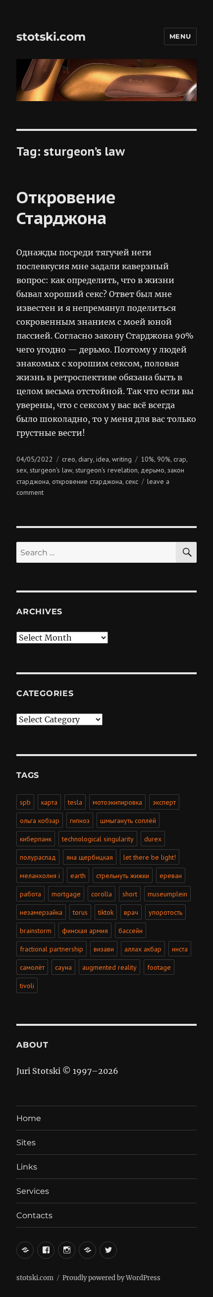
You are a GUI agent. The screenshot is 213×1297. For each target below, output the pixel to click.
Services (32, 1191)
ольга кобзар (39, 820)
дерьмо (152, 470)
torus (80, 912)
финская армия (85, 930)
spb (25, 802)
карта (49, 802)
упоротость (165, 912)
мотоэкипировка (117, 802)
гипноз (80, 820)
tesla (75, 802)
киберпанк (36, 838)
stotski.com (51, 37)
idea (102, 459)
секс (131, 481)
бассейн (130, 930)
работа (30, 893)
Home (28, 1118)
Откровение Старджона (66, 207)
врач (131, 912)
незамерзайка (41, 912)
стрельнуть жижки (122, 875)
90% (163, 459)
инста (180, 948)
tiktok (105, 912)
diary (85, 459)
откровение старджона (87, 481)
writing (122, 459)
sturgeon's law (51, 470)
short (129, 893)
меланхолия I (40, 875)
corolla (101, 893)
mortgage (66, 893)
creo (68, 459)
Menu (180, 36)
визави (104, 948)
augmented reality (109, 967)
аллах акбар (142, 948)
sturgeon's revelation (106, 470)
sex (21, 470)
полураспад (38, 857)
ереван (171, 875)
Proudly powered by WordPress (111, 1278)
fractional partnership (51, 948)
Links (26, 1167)
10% (147, 459)
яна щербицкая (89, 857)
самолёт (32, 967)
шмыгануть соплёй (128, 820)
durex (152, 838)
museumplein (167, 893)
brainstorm (36, 930)
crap (179, 459)
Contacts (34, 1215)
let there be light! (149, 857)
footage (159, 967)
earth (78, 875)
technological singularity (98, 838)
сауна (63, 967)
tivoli (27, 985)
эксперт (164, 802)
